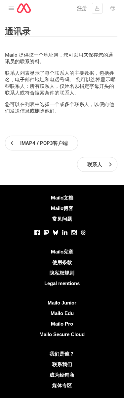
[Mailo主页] (24, 8)
